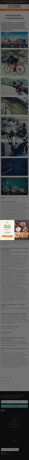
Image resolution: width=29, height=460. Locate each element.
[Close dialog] (27, 221)
